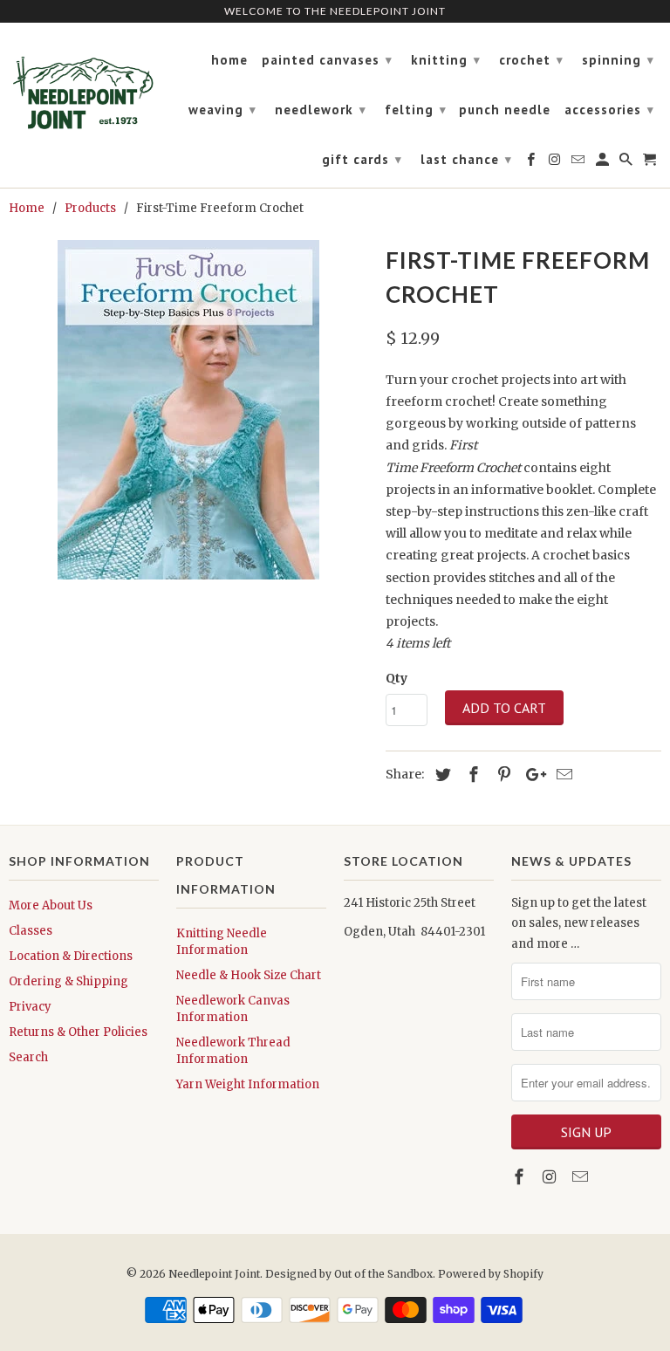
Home (229, 60)
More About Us (50, 905)
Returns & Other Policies (78, 1032)
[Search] (627, 163)
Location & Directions (71, 956)
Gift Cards (362, 159)
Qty (396, 678)
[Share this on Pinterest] (502, 775)
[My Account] (604, 163)
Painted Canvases (327, 59)
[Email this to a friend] (562, 775)
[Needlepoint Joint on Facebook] (520, 1177)
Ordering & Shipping (68, 981)
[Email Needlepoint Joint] (581, 1177)
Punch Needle (504, 110)
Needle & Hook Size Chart (248, 975)
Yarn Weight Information (247, 1084)
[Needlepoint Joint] (84, 85)
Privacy (30, 1006)
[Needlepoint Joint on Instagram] (551, 1177)
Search (28, 1057)
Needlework (320, 109)
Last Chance (466, 159)
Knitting (446, 59)
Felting (416, 109)
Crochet (531, 59)
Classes (30, 930)
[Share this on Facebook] (471, 775)
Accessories (609, 109)
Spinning (618, 59)
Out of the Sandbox (383, 1273)
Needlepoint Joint (214, 1273)
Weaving (222, 109)
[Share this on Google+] (531, 775)
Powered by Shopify (491, 1273)
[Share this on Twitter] (441, 775)
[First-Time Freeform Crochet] (188, 409)
